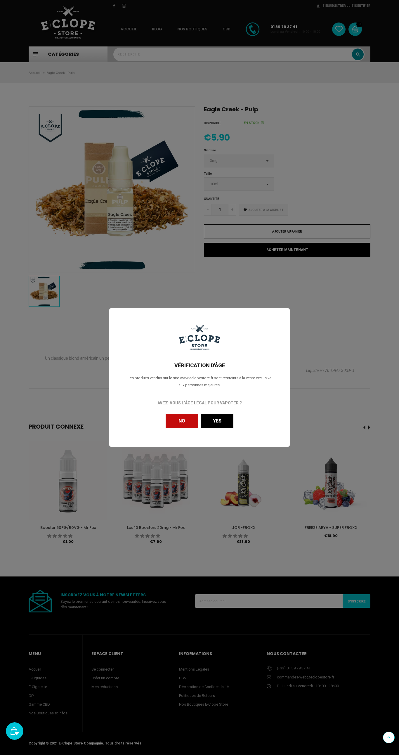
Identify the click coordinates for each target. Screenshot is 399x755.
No (181, 421)
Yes (217, 421)
